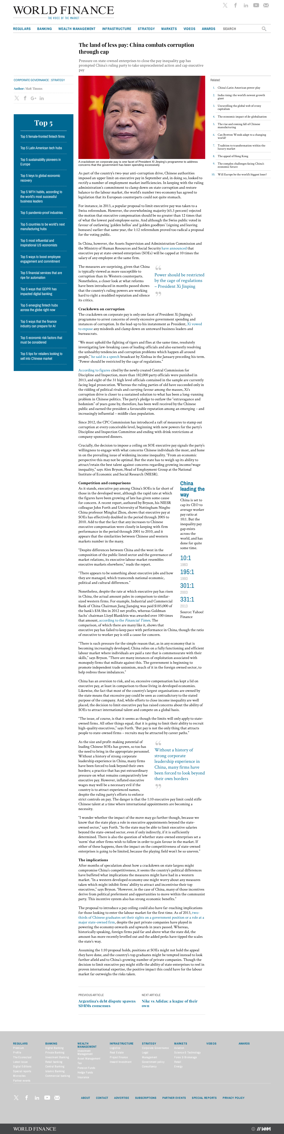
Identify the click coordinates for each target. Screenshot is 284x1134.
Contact (102, 1097)
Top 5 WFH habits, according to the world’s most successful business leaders (41, 196)
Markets (169, 29)
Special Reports (204, 1097)
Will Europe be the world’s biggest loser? (242, 174)
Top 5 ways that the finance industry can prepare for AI (38, 323)
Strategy (146, 29)
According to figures (94, 370)
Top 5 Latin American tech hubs (41, 148)
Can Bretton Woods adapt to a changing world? (242, 136)
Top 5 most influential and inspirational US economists (38, 242)
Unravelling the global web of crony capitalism (239, 107)
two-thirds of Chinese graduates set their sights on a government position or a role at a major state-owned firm (141, 917)
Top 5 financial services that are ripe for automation (41, 275)
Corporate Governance (31, 80)
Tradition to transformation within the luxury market (241, 146)
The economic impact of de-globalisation (242, 116)
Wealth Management (77, 29)
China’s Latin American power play (239, 87)
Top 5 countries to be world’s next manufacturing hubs (42, 226)
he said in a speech (105, 356)
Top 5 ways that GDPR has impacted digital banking (38, 291)
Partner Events (174, 1097)
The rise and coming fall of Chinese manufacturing (239, 125)
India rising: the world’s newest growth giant (241, 96)
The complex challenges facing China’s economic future (241, 165)
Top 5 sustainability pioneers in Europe (40, 162)
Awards (208, 29)
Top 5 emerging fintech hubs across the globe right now (39, 307)
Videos (189, 29)
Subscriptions (146, 1097)
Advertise (121, 1097)
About (85, 1097)
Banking (44, 29)
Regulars (22, 29)
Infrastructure (116, 29)
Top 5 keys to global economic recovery (40, 178)
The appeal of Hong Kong (233, 156)
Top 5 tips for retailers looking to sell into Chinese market (41, 356)
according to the (124, 620)
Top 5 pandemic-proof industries (41, 213)
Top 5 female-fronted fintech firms (42, 136)
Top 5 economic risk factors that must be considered (41, 340)
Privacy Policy (234, 1097)
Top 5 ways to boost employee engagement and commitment (40, 259)
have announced (174, 248)
